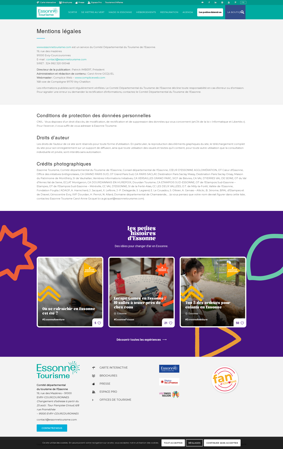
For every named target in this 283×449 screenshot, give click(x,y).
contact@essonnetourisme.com (66, 59)
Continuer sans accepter (222, 442)
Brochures (67, 2)
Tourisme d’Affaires (114, 2)
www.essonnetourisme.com (54, 47)
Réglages (194, 442)
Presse (81, 2)
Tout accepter (173, 442)
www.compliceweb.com (90, 77)
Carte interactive (48, 2)
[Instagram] (222, 2)
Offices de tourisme (115, 399)
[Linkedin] (215, 2)
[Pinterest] (235, 2)
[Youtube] (228, 2)
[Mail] (202, 2)
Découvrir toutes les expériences (139, 339)
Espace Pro (96, 2)
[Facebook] (209, 2)
